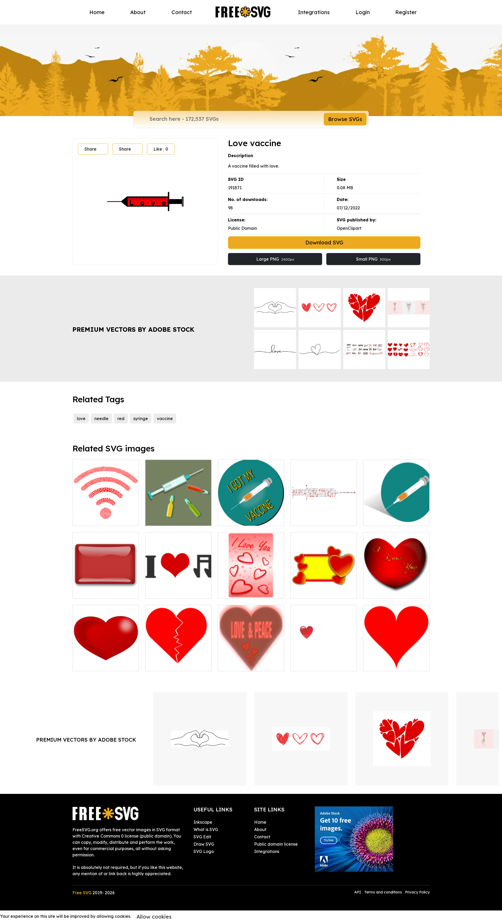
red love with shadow (317, 664)
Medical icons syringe (318, 518)
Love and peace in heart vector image (251, 661)
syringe (140, 418)
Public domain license (276, 844)
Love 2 (303, 591)
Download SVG (324, 242)
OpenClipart (349, 228)
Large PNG (275, 259)
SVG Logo (203, 851)
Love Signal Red (95, 518)
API (358, 892)
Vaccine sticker (239, 518)
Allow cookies (154, 916)
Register (406, 12)
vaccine (165, 418)
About (138, 12)
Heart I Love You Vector (393, 591)
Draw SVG (203, 844)
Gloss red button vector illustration (105, 588)
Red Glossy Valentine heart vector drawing (105, 661)
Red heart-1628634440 (392, 664)
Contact (182, 12)
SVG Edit (202, 836)
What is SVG (205, 829)
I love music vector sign (174, 591)
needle (101, 418)
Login (363, 12)
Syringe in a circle (387, 518)
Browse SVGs (345, 119)
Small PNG (373, 259)
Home (97, 12)
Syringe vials (163, 518)
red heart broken (168, 664)
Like (160, 149)
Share (90, 149)
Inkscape (202, 822)
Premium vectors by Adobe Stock (133, 329)
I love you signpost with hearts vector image (251, 588)
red (120, 418)
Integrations (314, 12)
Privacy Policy (417, 892)
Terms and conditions (383, 892)
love (81, 418)
